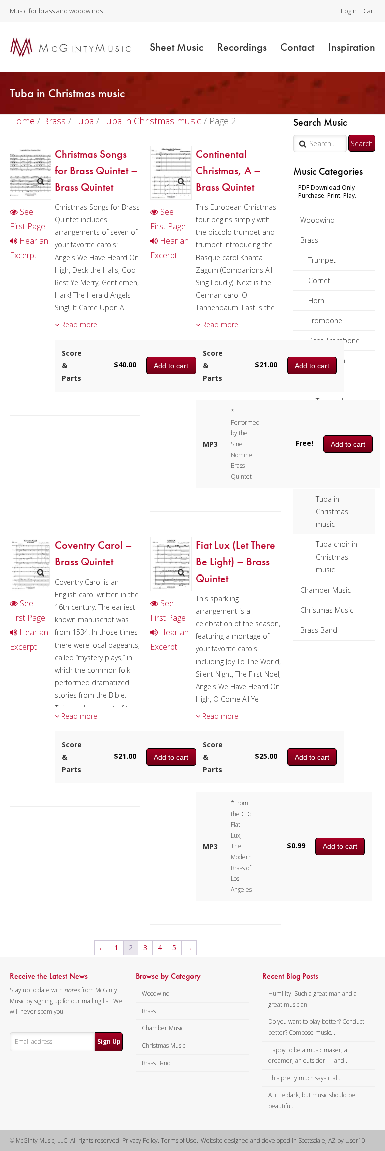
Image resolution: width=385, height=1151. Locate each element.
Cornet (319, 280)
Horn (316, 300)
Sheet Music (176, 47)
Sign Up (109, 1041)
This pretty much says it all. (304, 1078)
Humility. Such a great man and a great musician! (312, 999)
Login (349, 10)
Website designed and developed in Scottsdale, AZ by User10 (283, 1140)
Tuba (84, 121)
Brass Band (318, 630)
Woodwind (317, 220)
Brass (309, 240)
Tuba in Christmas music (332, 511)
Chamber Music (325, 590)
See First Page (27, 219)
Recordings (242, 47)
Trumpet (322, 260)
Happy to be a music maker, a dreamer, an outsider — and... (308, 1055)
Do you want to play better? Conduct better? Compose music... (316, 1027)
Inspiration (351, 47)
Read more (78, 324)
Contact (297, 47)
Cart (369, 10)
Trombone (325, 320)
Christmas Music (326, 610)
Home (22, 121)
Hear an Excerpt (29, 248)
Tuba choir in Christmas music (336, 556)
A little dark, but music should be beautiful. (311, 1100)
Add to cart (312, 366)
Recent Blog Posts (290, 976)
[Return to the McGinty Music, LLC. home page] (70, 47)
